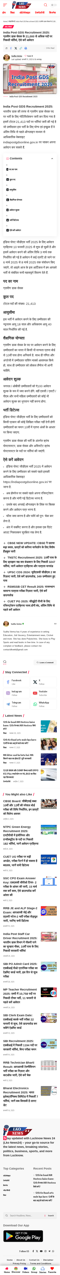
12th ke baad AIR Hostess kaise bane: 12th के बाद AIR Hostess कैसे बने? (19, 725)
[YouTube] (41, 1251)
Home (5, 21)
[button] (20, 48)
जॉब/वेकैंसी (11, 21)
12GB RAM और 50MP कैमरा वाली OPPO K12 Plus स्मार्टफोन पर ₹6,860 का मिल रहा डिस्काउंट (20, 773)
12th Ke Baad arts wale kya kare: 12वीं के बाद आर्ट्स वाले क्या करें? (43, 1196)
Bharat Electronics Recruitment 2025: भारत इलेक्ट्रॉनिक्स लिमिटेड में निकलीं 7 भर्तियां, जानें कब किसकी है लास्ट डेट (20, 1097)
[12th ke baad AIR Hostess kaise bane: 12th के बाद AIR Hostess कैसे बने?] (49, 726)
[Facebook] (16, 682)
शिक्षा (5, 733)
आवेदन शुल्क (14, 210)
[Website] (55, 624)
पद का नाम (13, 169)
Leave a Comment (47, 662)
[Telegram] (16, 704)
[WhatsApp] (43, 704)
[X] (43, 682)
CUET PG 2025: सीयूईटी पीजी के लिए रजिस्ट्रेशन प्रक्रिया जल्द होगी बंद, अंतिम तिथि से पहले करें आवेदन (29, 605)
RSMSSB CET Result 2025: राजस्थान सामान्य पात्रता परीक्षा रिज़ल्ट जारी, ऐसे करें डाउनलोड (29, 591)
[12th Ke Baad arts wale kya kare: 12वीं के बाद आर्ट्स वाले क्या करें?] (49, 744)
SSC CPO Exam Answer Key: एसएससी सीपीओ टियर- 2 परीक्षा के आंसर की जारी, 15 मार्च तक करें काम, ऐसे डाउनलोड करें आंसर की (20, 887)
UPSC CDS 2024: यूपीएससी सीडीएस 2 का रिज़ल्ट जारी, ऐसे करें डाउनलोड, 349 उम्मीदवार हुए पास (29, 576)
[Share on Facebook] (10, 48)
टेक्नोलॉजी (6, 781)
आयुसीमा (12, 189)
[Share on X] (15, 48)
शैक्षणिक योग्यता (16, 199)
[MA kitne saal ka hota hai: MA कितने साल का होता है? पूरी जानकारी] (49, 759)
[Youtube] (43, 693)
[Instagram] (16, 693)
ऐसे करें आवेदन (15, 230)
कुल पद (12, 179)
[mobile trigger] (6, 5)
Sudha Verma (16, 56)
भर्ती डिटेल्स (14, 220)
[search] (45, 5)
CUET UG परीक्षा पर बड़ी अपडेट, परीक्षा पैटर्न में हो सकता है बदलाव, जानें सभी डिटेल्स (20, 861)
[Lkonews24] (21, 5)
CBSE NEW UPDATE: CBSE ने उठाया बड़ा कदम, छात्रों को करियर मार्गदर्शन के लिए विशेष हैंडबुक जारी (29, 547)
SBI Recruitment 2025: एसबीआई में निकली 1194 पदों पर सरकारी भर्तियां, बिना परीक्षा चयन (20, 1045)
